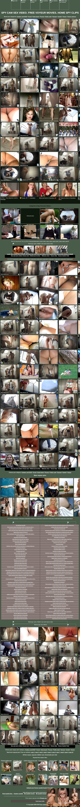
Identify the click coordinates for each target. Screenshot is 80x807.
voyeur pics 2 (22, 259)
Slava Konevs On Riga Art (20, 587)
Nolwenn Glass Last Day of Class (59, 599)
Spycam (54, 16)
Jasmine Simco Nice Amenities (59, 613)
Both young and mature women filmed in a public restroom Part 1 (59, 561)
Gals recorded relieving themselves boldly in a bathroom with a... (20, 527)
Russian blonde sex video (59, 568)
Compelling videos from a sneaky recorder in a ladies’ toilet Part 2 (20, 608)
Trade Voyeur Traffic (40, 801)
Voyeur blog (54, 255)
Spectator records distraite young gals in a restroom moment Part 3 (20, 572)
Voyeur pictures (71, 16)
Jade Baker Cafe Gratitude (59, 537)
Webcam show (46, 255)
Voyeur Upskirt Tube (63, 255)
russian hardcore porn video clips (59, 585)
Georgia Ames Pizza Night (59, 594)
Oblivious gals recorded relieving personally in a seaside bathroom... (20, 546)
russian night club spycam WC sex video (59, 527)
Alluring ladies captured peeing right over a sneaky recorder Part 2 (59, 563)
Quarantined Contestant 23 (59, 559)
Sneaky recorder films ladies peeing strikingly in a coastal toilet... (59, 578)
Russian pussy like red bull (59, 554)
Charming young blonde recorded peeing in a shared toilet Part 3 (59, 573)
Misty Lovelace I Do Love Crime (20, 553)
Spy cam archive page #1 (34, 241)
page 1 (33, 752)
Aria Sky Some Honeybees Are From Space (59, 604)
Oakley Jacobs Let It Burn (59, 610)
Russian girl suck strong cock (20, 561)
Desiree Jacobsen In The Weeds (20, 589)
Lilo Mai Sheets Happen (20, 547)
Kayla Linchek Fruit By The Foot (59, 603)
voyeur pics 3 (27, 259)
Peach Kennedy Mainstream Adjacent (59, 540)
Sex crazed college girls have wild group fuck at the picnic (59, 591)
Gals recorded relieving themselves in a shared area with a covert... (59, 532)
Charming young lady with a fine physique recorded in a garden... (20, 566)
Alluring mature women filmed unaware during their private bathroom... (20, 610)
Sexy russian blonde (20, 535)
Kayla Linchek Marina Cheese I (20, 568)
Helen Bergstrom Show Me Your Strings (20, 539)
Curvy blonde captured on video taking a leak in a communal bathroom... (21, 570)
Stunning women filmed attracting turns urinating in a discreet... (20, 606)
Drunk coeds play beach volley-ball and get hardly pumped (20, 530)
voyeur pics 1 (16, 259)
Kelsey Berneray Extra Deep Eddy (20, 618)
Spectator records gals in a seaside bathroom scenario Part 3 (20, 582)
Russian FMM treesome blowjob (20, 613)
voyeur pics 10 (69, 259)
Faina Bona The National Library (20, 537)
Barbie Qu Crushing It (20, 558)
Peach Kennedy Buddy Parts (20, 601)
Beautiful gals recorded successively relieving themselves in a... (59, 572)
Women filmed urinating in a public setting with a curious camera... (59, 615)
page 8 (60, 241)
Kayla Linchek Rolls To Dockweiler (21, 615)
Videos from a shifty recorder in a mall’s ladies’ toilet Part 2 (59, 611)
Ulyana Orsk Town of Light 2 (20, 592)
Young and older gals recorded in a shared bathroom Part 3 (59, 556)
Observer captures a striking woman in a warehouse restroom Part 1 (21, 597)
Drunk (30, 16)
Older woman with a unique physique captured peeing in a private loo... (59, 566)
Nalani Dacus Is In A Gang (20, 599)
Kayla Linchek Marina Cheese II (20, 565)
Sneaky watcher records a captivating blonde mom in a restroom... (59, 570)
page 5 (51, 241)
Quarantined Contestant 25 (59, 528)
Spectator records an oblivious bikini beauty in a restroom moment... (59, 553)
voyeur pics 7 (51, 259)
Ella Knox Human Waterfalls (20, 577)
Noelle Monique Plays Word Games (59, 618)
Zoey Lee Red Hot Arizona (20, 544)
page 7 (57, 241)
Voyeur (64, 16)
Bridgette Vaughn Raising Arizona (21, 596)
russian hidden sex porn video (20, 549)
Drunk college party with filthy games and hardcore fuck (20, 528)
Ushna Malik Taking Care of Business (59, 535)
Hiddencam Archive (35, 255)
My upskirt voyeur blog (42, 793)
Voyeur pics (26, 255)
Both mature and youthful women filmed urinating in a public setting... (59, 587)
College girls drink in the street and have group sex (59, 608)
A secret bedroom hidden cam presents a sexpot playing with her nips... (20, 578)
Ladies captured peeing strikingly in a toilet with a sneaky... (20, 575)
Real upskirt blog (7, 793)
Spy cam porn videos (16, 255)
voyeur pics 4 (33, 259)
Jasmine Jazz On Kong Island (20, 603)
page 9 (63, 241)
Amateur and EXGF (22, 16)
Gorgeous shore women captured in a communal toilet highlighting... (59, 530)
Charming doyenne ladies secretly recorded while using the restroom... (59, 601)
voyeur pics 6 (45, 259)
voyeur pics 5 (39, 259)
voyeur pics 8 (57, 259)
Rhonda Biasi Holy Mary (20, 556)
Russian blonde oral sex (59, 597)
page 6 (54, 241)
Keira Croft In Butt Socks (20, 554)
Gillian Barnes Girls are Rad (20, 591)
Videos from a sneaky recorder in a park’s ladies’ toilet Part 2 (59, 539)
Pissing (42, 16)
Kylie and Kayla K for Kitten (59, 547)
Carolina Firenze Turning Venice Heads (59, 546)
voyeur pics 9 (63, 259)
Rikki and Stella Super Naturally (59, 606)
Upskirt (60, 16)
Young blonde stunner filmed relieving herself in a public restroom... (21, 611)
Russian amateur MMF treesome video (20, 540)
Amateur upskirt (18, 793)
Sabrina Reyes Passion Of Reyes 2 (21, 532)
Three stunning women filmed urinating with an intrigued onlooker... (59, 584)
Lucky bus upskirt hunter (59, 575)
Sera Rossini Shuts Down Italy (20, 563)
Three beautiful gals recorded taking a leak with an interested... (21, 585)
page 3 (44, 241)
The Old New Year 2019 (20, 525)
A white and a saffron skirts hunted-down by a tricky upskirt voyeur (20, 584)
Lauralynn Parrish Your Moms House (20, 604)
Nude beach (36, 16)
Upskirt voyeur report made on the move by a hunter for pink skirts (20, 594)
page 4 (47, 241)
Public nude (48, 16)
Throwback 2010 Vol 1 (20, 551)
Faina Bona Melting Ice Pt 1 (59, 549)
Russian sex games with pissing (59, 551)
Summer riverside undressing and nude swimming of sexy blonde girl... (59, 525)
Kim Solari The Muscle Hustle (59, 565)
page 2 (41, 241)
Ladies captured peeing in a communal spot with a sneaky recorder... (59, 592)
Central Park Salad (59, 544)
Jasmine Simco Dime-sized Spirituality (59, 589)
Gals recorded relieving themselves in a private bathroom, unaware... (20, 573)
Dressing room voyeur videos (59, 542)
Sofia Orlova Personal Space (20, 542)
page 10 (67, 241)
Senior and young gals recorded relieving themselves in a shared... (59, 596)
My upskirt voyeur (29, 793)
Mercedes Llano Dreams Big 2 (59, 580)
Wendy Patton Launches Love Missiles (59, 558)
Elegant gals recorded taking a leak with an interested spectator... (59, 577)
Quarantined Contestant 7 (59, 582)
